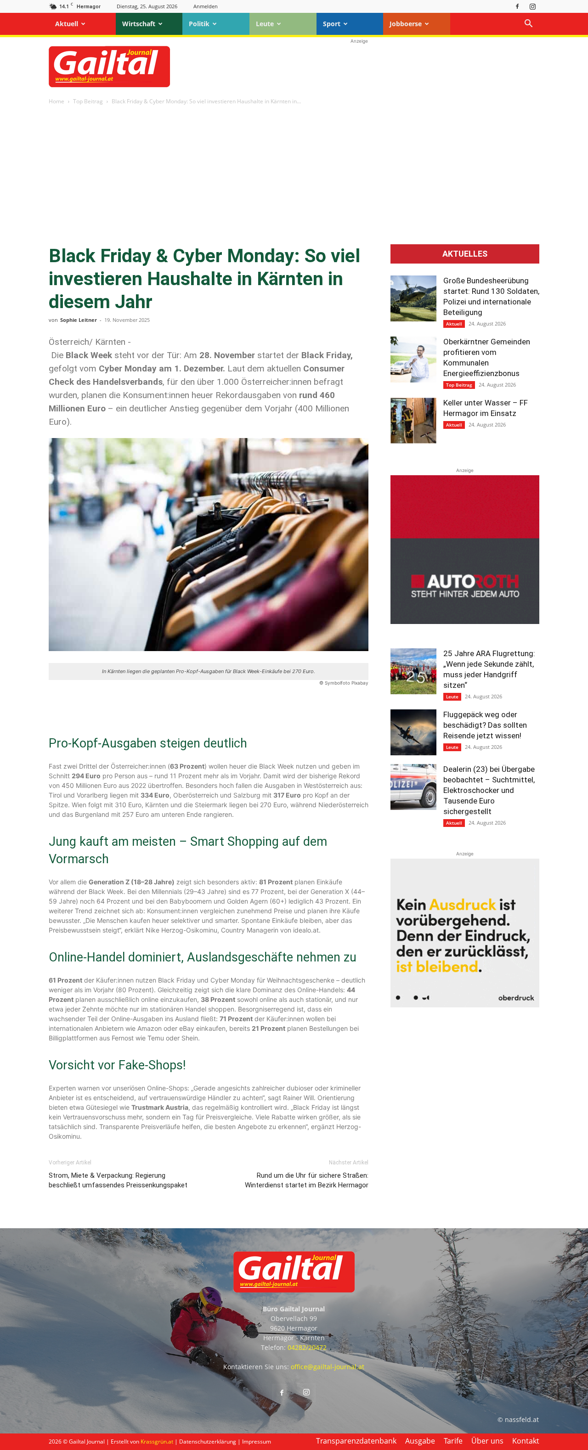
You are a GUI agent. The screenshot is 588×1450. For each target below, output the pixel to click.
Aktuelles (464, 254)
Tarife (453, 1441)
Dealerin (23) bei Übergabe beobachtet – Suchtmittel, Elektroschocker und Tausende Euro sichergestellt (489, 790)
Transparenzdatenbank (356, 1441)
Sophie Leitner (78, 319)
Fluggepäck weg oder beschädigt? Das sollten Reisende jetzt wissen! (485, 725)
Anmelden (205, 6)
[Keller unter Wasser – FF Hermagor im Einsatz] (413, 421)
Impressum (256, 1441)
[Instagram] (532, 6)
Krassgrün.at (157, 1441)
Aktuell (66, 23)
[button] (528, 24)
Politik (199, 23)
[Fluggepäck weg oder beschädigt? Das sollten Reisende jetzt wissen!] (413, 732)
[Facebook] (517, 6)
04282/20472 (307, 1347)
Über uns (487, 1441)
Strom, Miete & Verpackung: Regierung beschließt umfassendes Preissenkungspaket (118, 1180)
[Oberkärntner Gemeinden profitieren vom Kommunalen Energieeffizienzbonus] (413, 359)
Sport (331, 23)
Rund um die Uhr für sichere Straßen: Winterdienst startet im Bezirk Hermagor (306, 1180)
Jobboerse (406, 23)
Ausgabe (420, 1441)
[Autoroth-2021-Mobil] (464, 621)
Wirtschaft (138, 23)
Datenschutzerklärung (207, 1441)
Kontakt (525, 1441)
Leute (265, 23)
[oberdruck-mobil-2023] (464, 1005)
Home (56, 101)
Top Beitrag (88, 101)
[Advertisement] (359, 66)
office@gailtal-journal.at (327, 1366)
